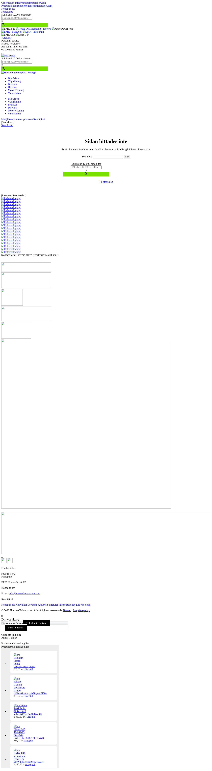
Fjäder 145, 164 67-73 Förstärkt (29, 738)
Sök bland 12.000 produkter (16, 14)
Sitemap (67, 610)
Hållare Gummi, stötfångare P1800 (30, 693)
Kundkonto (7, 11)
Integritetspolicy (67, 604)
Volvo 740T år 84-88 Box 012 (28, 714)
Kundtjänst (39, 119)
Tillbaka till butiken (36, 623)
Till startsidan (106, 181)
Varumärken (14, 93)
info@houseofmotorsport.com (24, 593)
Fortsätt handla (16, 627)
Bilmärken (13, 78)
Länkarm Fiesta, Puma (24, 666)
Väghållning (14, 81)
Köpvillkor (21, 604)
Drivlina (12, 87)
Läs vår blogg (83, 604)
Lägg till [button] (28, 669)
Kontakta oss (8, 8)
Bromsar (12, 84)
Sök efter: (87, 156)
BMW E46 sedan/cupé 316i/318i (29, 762)
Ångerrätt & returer (48, 604)
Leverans (32, 604)
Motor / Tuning (16, 90)
